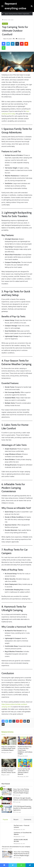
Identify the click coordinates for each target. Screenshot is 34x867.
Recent (16, 819)
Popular (5, 819)
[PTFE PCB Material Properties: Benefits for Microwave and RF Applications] (7, 809)
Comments (27, 819)
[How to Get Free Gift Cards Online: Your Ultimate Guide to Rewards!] (25, 763)
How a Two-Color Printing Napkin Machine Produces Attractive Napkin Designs (21, 791)
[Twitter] (6, 721)
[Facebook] (3, 721)
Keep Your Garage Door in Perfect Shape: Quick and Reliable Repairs (9, 748)
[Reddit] (21, 721)
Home (5, 20)
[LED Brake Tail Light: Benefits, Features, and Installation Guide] (7, 800)
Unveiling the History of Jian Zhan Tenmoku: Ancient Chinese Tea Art (9, 770)
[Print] (3, 724)
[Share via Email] (28, 721)
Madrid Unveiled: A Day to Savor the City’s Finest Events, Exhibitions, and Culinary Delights (25, 750)
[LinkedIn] (10, 721)
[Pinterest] (17, 721)
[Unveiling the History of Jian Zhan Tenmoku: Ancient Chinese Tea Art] (9, 763)
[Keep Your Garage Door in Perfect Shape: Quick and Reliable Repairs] (9, 741)
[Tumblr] (13, 721)
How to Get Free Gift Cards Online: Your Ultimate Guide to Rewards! (24, 771)
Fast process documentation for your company (16, 846)
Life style (10, 20)
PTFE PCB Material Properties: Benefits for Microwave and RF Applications (22, 808)
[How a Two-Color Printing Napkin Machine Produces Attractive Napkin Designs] (7, 791)
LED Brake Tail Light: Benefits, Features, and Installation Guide (22, 799)
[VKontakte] (24, 721)
